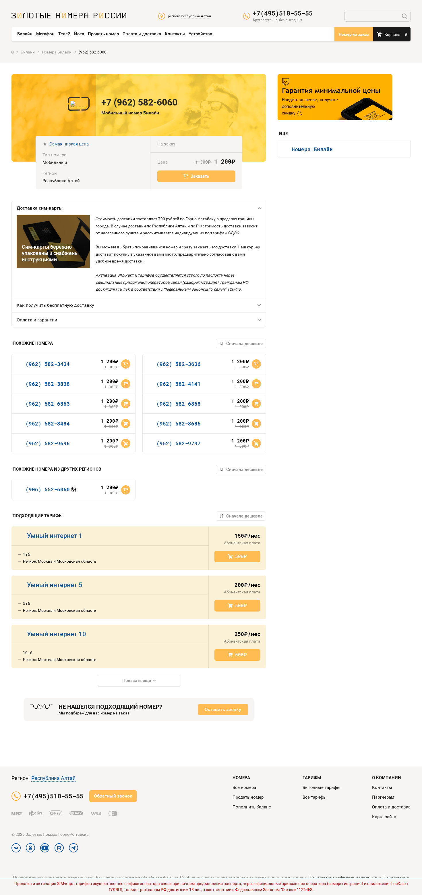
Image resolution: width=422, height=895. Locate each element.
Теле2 (64, 34)
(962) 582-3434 (48, 364)
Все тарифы (315, 797)
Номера (241, 777)
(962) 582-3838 (48, 383)
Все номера (244, 787)
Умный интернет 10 (56, 634)
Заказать (200, 176)
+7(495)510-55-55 (283, 13)
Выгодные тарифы (321, 787)
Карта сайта (384, 816)
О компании (386, 777)
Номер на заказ (354, 34)
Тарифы (312, 777)
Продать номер (103, 34)
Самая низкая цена (69, 144)
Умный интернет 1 (54, 535)
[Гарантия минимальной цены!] (335, 97)
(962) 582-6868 (178, 403)
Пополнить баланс (252, 807)
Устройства (200, 34)
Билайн (24, 34)
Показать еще (136, 680)
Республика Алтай (53, 778)
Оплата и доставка (142, 34)
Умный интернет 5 (54, 585)
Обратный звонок (113, 796)
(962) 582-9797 (178, 443)
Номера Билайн (312, 149)
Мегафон (45, 34)
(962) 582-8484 (48, 423)
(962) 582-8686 (178, 423)
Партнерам (383, 797)
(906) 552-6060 (48, 489)
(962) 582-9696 (48, 443)
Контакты (175, 34)
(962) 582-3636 (178, 364)
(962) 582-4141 (178, 383)
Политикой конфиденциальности (343, 877)
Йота (79, 34)
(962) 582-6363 (48, 403)
